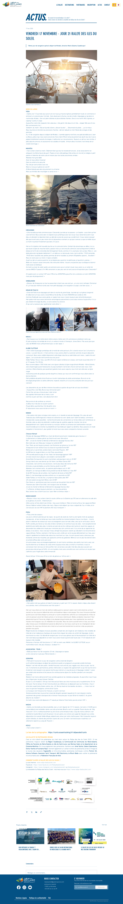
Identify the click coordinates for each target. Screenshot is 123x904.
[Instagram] (24, 887)
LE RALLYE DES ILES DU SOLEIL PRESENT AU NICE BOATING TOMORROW (92, 848)
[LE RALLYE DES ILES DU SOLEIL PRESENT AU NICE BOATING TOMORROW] (93, 836)
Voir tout (104, 825)
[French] (114, 4)
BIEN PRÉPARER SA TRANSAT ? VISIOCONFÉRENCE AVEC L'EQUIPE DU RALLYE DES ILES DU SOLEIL (29, 848)
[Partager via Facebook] (27, 812)
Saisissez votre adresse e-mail (83, 883)
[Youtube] (30, 887)
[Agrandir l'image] (37, 319)
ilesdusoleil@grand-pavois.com (54, 882)
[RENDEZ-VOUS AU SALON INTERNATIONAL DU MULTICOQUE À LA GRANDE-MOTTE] (62, 836)
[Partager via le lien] (41, 812)
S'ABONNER (79, 878)
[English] (118, 4)
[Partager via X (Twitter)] (31, 812)
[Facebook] (19, 887)
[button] (59, 5)
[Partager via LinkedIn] (36, 812)
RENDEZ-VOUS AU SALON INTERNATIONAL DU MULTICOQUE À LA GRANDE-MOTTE (61, 848)
